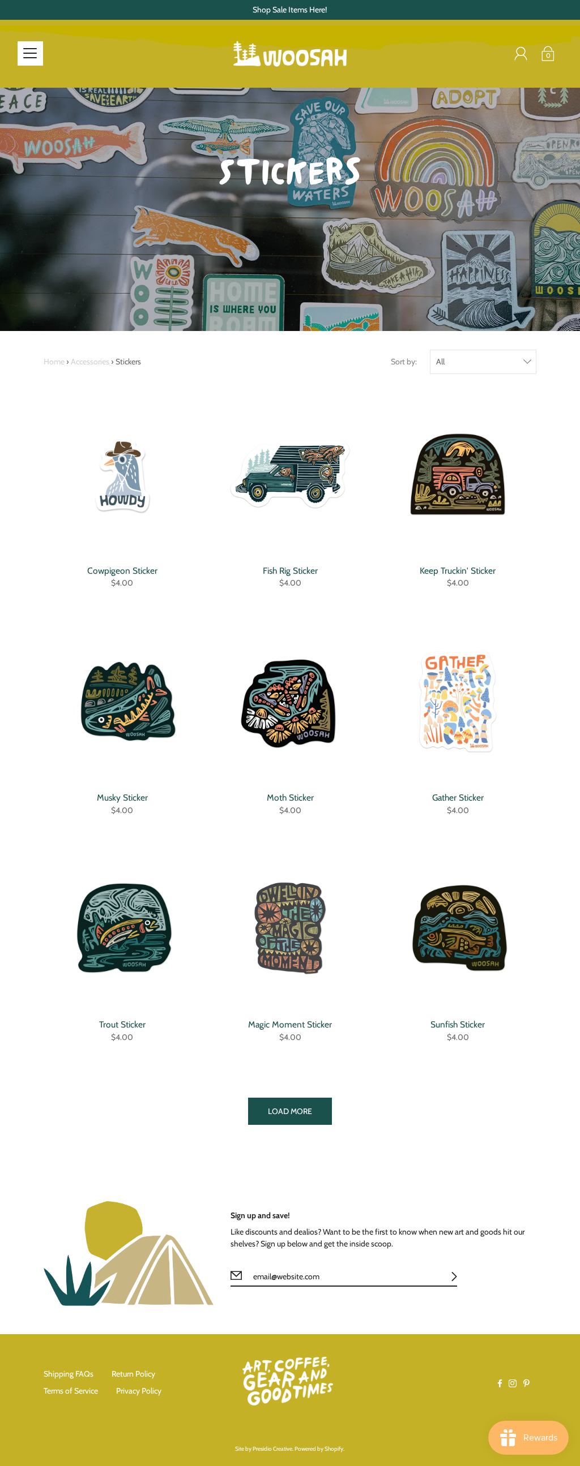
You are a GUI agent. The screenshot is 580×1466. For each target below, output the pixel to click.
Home (54, 361)
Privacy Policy (138, 1391)
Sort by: (404, 361)
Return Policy (133, 1374)
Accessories (90, 361)
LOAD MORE (290, 1111)
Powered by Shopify (319, 1448)
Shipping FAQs (68, 1374)
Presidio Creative (272, 1448)
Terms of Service (71, 1391)
